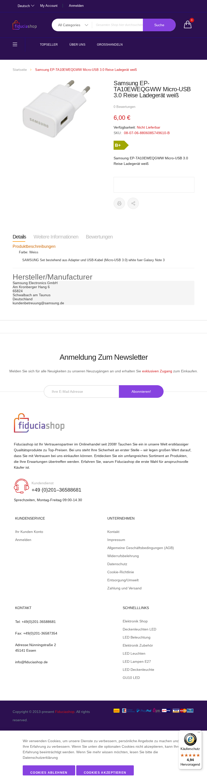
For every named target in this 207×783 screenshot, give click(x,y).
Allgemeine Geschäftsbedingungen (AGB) (140, 548)
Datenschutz (117, 564)
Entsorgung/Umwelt (123, 580)
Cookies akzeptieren (105, 772)
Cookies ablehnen (49, 772)
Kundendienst (43, 483)
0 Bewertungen (124, 107)
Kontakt (113, 532)
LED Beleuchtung (136, 637)
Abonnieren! (141, 391)
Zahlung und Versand (124, 588)
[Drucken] (119, 203)
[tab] (19, 237)
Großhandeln (110, 44)
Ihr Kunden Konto (29, 532)
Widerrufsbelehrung (123, 556)
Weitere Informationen (56, 236)
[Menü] (199, 733)
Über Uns (77, 44)
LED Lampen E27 (137, 661)
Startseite (20, 70)
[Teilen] (133, 203)
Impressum (116, 540)
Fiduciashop (64, 712)
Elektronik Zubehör (138, 645)
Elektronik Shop (135, 621)
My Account (49, 6)
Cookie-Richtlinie (120, 572)
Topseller (49, 44)
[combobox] (114, 25)
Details (19, 236)
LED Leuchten (134, 653)
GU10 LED (131, 678)
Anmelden (76, 6)
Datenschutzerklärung (40, 758)
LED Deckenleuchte (138, 670)
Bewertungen (99, 236)
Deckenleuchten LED (139, 629)
